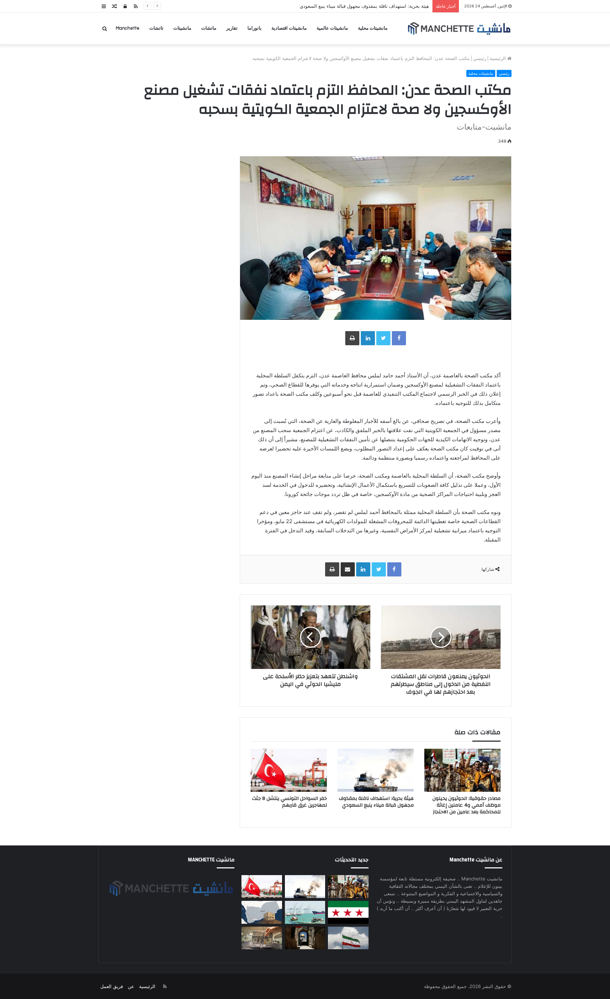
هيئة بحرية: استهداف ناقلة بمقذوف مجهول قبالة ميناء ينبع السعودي (376, 802)
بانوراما (254, 28)
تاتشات (156, 28)
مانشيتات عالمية (332, 28)
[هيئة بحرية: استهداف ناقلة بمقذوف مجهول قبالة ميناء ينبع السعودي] (375, 770)
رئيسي (479, 58)
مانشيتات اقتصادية (289, 28)
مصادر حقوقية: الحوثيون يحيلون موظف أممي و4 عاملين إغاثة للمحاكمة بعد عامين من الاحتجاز (466, 805)
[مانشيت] (459, 28)
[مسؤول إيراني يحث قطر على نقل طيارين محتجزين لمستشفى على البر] (348, 938)
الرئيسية (498, 58)
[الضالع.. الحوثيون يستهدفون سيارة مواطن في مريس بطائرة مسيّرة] (261, 912)
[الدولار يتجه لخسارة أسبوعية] (261, 938)
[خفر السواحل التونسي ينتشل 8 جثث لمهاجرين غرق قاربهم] (289, 770)
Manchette (127, 28)
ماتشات (208, 28)
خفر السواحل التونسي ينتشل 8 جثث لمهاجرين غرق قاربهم (289, 802)
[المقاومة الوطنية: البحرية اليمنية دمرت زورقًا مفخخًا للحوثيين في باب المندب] (305, 912)
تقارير (232, 28)
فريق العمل (111, 986)
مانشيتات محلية (373, 28)
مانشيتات (182, 28)
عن (131, 986)
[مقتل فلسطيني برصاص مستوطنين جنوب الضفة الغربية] (305, 938)
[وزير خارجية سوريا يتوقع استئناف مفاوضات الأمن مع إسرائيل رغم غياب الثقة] (348, 912)
